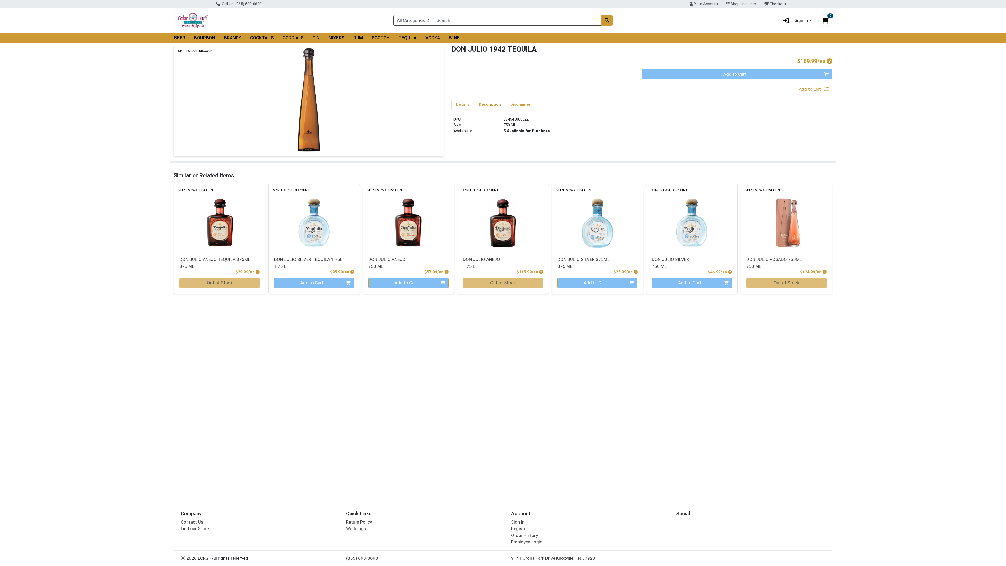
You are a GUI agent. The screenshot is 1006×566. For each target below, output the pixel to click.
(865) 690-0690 (362, 558)
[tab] (462, 104)
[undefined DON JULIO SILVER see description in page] (692, 217)
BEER (179, 37)
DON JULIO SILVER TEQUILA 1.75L (308, 263)
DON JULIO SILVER (670, 263)
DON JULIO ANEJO (387, 263)
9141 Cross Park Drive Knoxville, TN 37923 (553, 558)
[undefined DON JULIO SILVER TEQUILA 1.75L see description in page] (314, 217)
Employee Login (526, 542)
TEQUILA (407, 37)
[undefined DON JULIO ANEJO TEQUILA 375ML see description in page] (220, 217)
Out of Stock (219, 282)
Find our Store (195, 528)
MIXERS (337, 37)
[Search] (607, 20)
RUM (358, 37)
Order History (524, 535)
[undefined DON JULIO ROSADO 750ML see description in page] (786, 217)
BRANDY (232, 37)
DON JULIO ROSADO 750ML (774, 263)
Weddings (356, 528)
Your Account (705, 4)
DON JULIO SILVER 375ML (583, 263)
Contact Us (192, 522)
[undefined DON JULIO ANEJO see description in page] (408, 217)
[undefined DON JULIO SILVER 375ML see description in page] (597, 217)
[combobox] (517, 20)
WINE (454, 37)
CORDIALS (293, 37)
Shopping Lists (743, 4)
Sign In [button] (801, 20)
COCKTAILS (262, 37)
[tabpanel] (641, 127)
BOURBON (204, 37)
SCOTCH (381, 37)
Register (519, 528)
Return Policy (359, 522)
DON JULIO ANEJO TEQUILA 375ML (214, 263)
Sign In (517, 522)
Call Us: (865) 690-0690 (241, 4)
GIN (316, 37)
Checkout (777, 4)
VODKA (432, 37)
